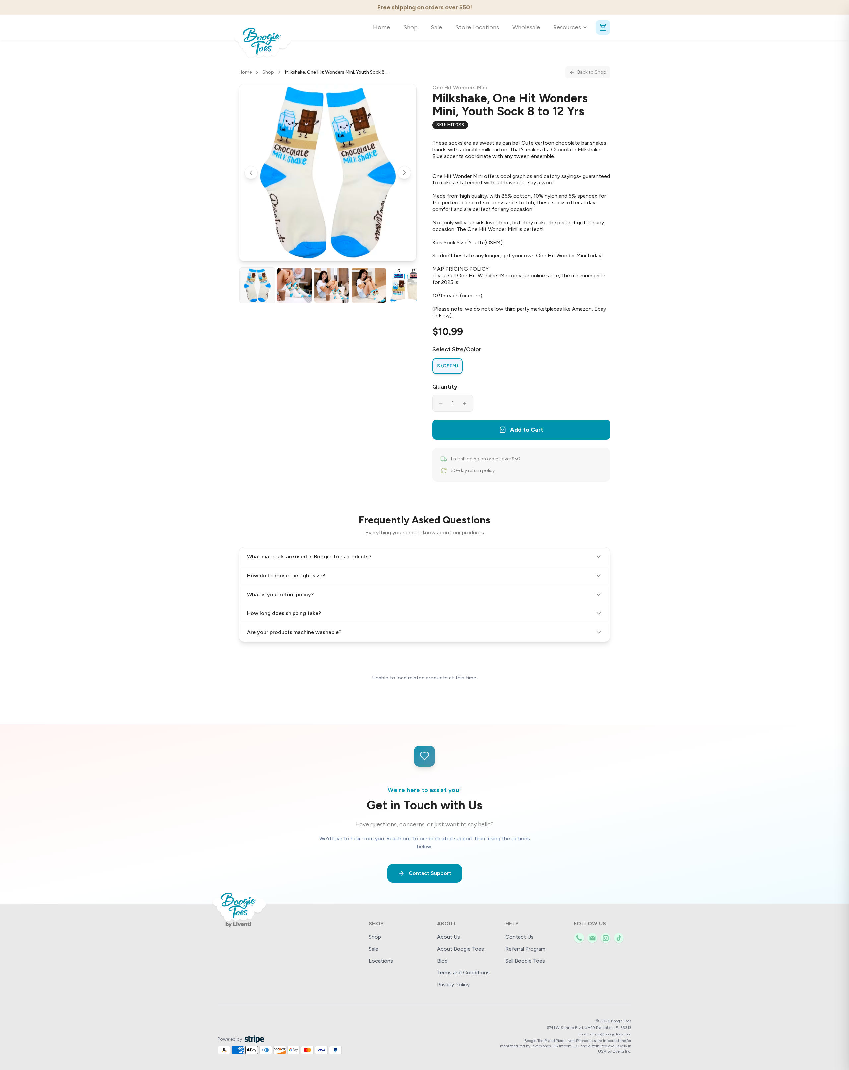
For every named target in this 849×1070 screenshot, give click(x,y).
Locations (381, 961)
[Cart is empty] (603, 27)
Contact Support (430, 873)
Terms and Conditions (463, 972)
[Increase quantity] (464, 403)
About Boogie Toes (460, 949)
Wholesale (526, 27)
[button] (327, 172)
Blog (442, 961)
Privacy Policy (453, 984)
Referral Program (525, 949)
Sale (436, 27)
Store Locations (477, 27)
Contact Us (519, 937)
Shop (410, 27)
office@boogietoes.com (610, 1034)
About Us (448, 937)
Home (381, 27)
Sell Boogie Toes (525, 961)
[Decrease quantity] (440, 403)
